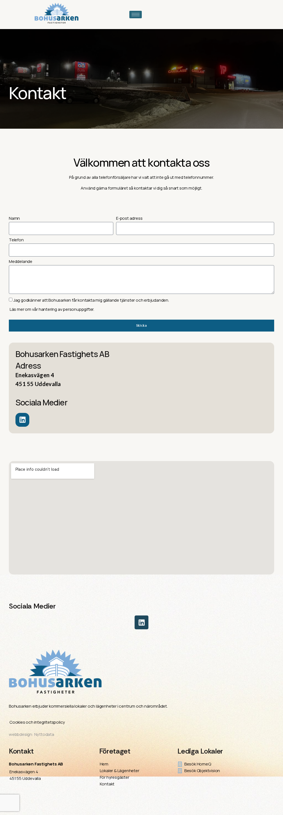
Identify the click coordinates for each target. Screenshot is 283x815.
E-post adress (129, 218)
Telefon (16, 240)
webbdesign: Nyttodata (31, 734)
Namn (14, 218)
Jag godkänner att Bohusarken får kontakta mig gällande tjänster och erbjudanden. (91, 300)
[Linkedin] (141, 622)
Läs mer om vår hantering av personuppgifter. (51, 309)
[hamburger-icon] (135, 14)
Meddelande (20, 261)
